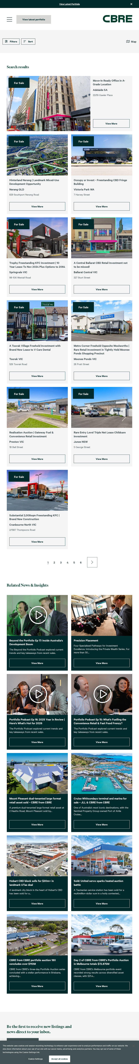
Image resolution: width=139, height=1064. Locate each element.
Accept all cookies (59, 1058)
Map (133, 41)
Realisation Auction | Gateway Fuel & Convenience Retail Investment (31, 434)
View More (111, 123)
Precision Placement (86, 640)
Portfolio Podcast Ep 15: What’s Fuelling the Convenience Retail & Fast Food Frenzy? (100, 721)
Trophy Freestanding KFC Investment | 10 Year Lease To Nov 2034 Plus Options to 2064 (37, 264)
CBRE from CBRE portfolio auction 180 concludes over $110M (32, 962)
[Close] (133, 1046)
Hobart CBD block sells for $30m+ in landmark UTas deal (31, 882)
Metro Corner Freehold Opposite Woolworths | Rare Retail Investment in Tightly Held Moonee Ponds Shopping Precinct (102, 349)
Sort (30, 41)
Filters (13, 41)
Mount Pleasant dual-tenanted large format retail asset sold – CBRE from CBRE (35, 800)
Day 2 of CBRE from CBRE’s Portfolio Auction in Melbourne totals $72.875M (101, 962)
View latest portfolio (33, 19)
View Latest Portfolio (69, 4)
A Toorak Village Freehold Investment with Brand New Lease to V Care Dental (35, 347)
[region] (69, 1052)
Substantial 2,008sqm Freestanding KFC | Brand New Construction (34, 517)
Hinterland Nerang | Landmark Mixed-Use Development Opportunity (34, 182)
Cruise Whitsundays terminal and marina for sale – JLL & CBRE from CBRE (100, 800)
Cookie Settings (35, 1058)
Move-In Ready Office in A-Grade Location (109, 82)
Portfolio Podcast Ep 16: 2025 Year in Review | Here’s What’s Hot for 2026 (37, 721)
